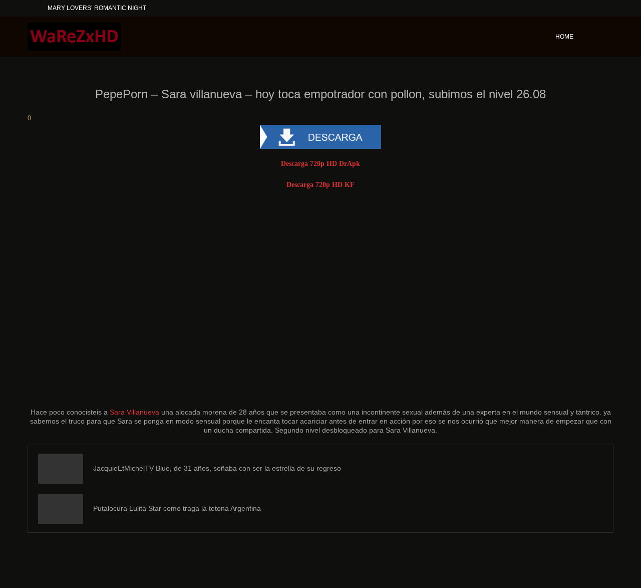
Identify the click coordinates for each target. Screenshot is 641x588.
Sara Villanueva (134, 412)
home (564, 36)
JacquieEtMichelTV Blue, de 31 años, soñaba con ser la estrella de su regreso (217, 468)
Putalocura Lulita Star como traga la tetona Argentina (177, 508)
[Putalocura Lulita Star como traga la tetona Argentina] (60, 509)
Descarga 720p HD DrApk (320, 163)
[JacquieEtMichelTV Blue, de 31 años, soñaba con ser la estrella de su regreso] (60, 469)
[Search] (608, 37)
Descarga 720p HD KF (320, 184)
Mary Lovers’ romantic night (97, 8)
